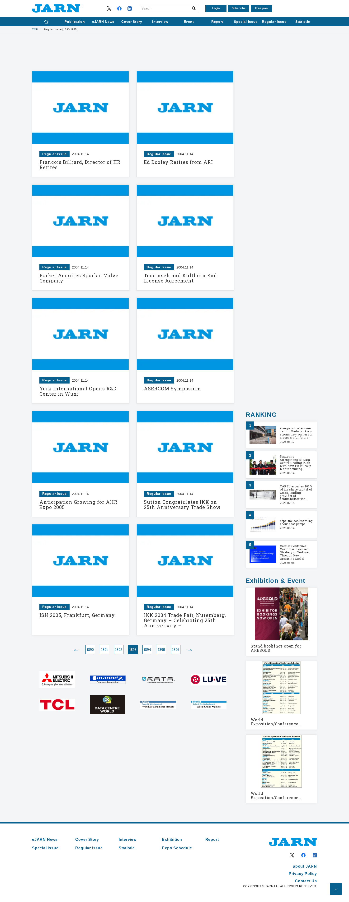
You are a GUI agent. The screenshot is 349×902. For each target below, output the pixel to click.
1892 (118, 649)
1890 (90, 649)
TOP (35, 29)
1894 (147, 649)
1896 (175, 649)
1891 (104, 649)
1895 (161, 649)
